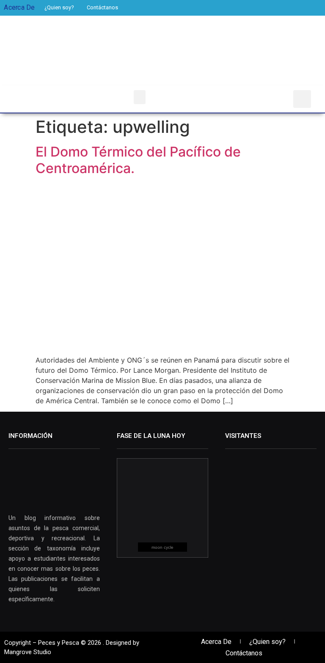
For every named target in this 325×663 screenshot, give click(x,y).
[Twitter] (292, 7)
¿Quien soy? (59, 7)
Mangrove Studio (27, 652)
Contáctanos (102, 7)
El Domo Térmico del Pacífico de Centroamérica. (138, 159)
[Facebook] (278, 7)
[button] (140, 97)
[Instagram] (307, 7)
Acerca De (216, 642)
